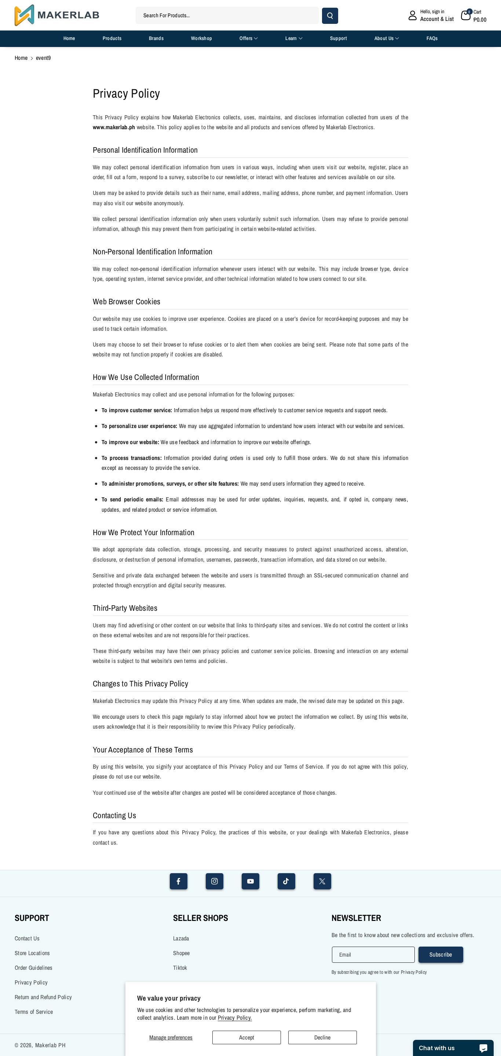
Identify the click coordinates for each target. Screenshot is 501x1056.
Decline (322, 1037)
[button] (474, 15)
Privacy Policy (31, 982)
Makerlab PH (50, 1045)
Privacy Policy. (235, 1017)
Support (32, 917)
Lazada (181, 938)
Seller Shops (200, 917)
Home (21, 58)
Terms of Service (34, 1012)
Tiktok (180, 968)
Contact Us (27, 938)
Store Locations (32, 953)
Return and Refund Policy (43, 997)
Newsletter (356, 917)
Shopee (181, 953)
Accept (246, 1037)
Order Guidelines (34, 968)
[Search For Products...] (330, 16)
